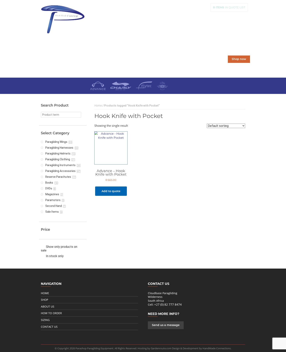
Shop (44, 300)
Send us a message (166, 325)
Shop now (239, 59)
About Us (47, 306)
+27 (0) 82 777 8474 (168, 304)
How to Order (51, 313)
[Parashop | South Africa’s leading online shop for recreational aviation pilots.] (63, 19)
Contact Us (49, 327)
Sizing (45, 320)
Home (98, 105)
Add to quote (111, 191)
